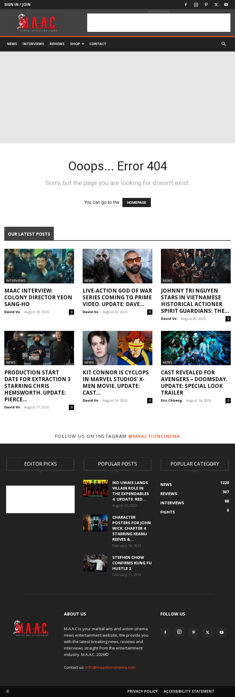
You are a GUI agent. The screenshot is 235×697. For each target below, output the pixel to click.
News (12, 43)
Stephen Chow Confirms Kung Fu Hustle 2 (132, 563)
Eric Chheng (171, 400)
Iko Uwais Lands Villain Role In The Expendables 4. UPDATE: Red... (130, 491)
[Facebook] (185, 4)
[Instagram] (195, 4)
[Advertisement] (158, 22)
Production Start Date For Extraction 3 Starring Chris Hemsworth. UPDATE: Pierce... (37, 386)
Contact (97, 43)
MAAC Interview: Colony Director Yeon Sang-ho (38, 297)
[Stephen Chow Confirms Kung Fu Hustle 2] (95, 563)
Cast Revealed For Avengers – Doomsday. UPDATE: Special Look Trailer (194, 382)
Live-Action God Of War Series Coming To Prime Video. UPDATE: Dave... (117, 297)
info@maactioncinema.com (110, 667)
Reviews (57, 43)
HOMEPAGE (136, 202)
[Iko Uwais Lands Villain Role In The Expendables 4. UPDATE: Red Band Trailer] (95, 488)
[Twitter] (216, 4)
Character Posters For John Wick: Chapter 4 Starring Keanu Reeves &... (131, 528)
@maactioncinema (154, 436)
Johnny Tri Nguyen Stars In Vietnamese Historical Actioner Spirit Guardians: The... (195, 300)
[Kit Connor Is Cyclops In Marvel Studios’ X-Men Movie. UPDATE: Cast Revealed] (117, 348)
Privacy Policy (142, 691)
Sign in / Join (17, 4)
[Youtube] (226, 4)
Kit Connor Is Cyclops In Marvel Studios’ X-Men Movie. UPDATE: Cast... (116, 382)
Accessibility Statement (189, 691)
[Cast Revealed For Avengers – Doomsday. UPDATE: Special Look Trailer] (196, 348)
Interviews (33, 43)
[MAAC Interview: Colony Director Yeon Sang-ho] (39, 266)
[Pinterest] (206, 4)
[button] (223, 44)
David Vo (12, 311)
